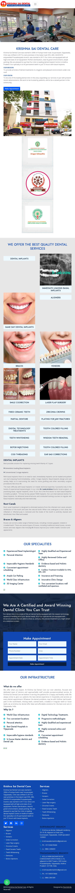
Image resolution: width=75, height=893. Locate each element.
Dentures (45, 815)
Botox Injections (48, 818)
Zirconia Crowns (48, 806)
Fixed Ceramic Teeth (49, 809)
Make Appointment (12, 89)
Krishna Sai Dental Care (17, 887)
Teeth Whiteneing (48, 812)
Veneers (45, 796)
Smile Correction (48, 799)
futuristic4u (67, 887)
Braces (44, 793)
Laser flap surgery (49, 802)
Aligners (45, 790)
